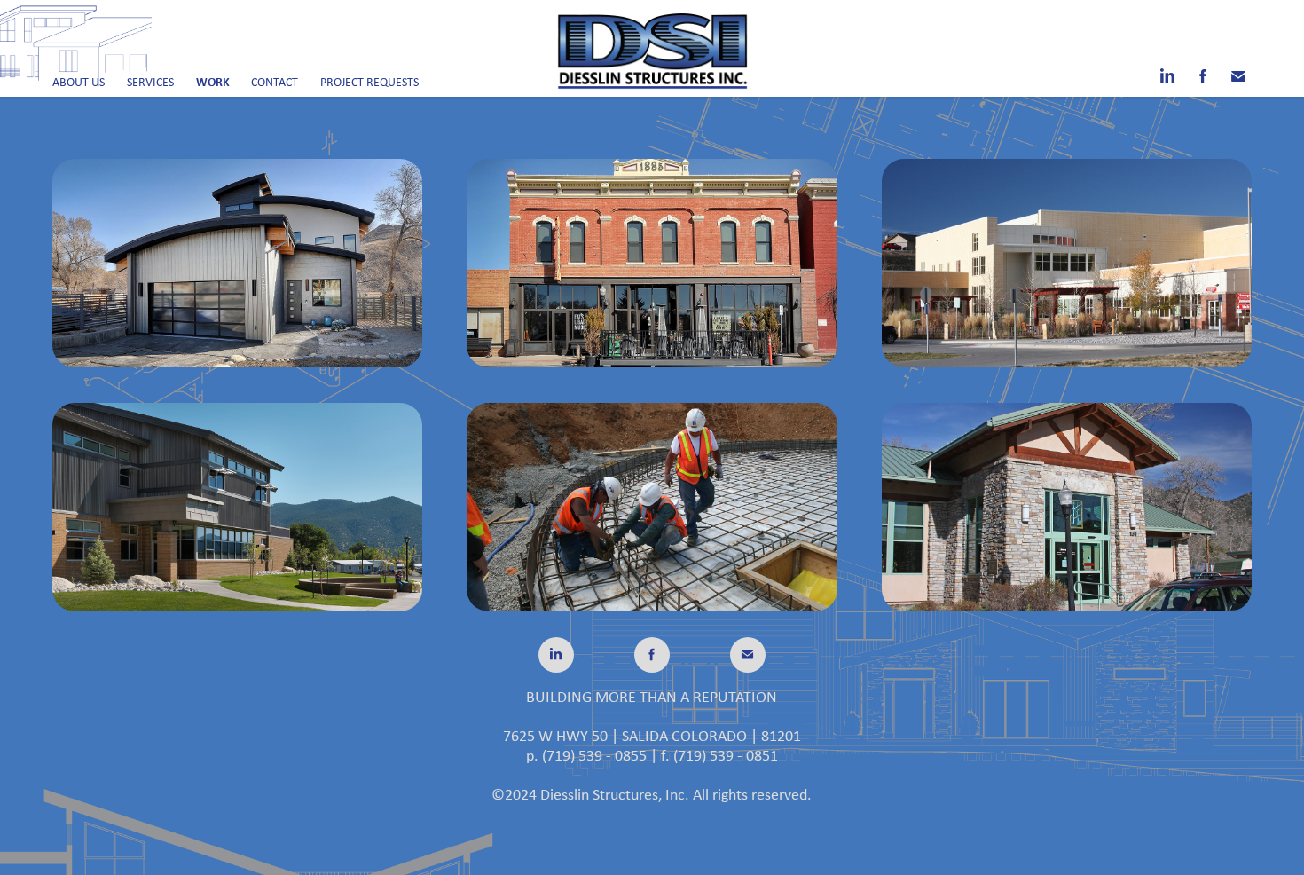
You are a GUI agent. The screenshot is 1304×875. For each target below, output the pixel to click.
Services (150, 82)
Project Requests (369, 82)
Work (213, 81)
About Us (78, 82)
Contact (274, 82)
